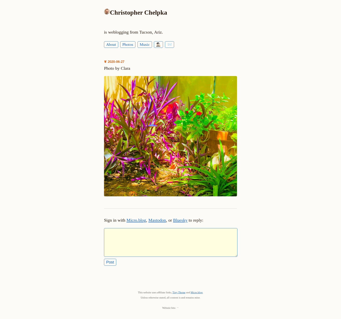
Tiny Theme (178, 292)
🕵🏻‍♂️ (158, 44)
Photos (127, 44)
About (111, 44)
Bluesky (180, 220)
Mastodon (157, 220)
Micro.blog (136, 220)
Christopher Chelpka (138, 12)
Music (145, 44)
